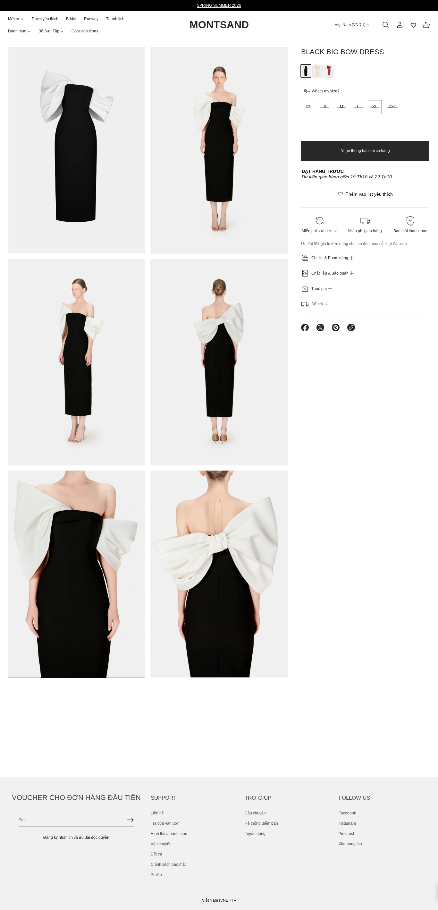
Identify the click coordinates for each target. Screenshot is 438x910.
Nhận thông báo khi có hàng (365, 151)
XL (374, 107)
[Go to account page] (400, 25)
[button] (386, 25)
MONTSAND (219, 25)
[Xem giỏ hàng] (426, 25)
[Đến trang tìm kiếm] (386, 25)
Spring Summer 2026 (219, 5)
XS (308, 107)
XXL (392, 107)
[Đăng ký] (130, 820)
